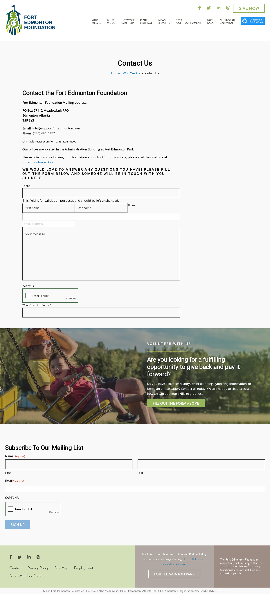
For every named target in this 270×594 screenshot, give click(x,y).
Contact (15, 568)
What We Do (111, 21)
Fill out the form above (176, 403)
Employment (83, 568)
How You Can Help (127, 21)
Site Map (61, 568)
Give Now (248, 8)
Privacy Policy (38, 568)
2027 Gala (210, 21)
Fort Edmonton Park (174, 574)
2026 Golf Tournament (188, 21)
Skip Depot (253, 18)
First (8, 473)
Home (115, 73)
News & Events (164, 21)
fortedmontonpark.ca (38, 162)
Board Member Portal (25, 576)
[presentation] (50, 295)
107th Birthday (146, 21)
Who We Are (96, 21)
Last (140, 473)
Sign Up (18, 524)
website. (181, 564)
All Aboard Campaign (227, 21)
